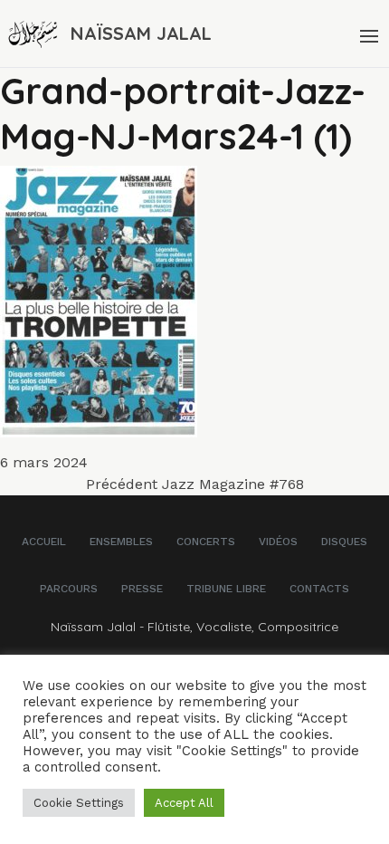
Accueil (44, 541)
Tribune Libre (226, 588)
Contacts (319, 588)
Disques (344, 541)
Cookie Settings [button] (78, 803)
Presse (142, 588)
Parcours (69, 588)
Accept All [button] (184, 803)
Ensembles (121, 541)
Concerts (205, 541)
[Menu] (367, 33)
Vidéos (278, 541)
